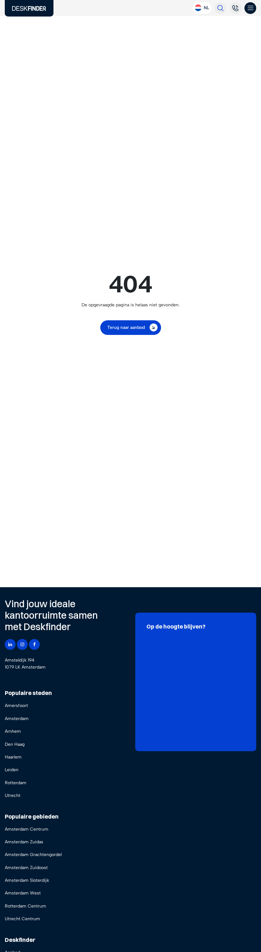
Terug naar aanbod (126, 327)
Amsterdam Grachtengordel (33, 854)
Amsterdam (17, 718)
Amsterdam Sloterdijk (27, 880)
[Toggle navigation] (250, 8)
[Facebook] (34, 644)
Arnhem (13, 731)
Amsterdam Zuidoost (26, 867)
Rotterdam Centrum (25, 906)
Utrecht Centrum (22, 918)
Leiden (11, 769)
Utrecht (12, 795)
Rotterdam (15, 782)
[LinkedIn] (10, 644)
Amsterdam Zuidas (24, 842)
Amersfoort (16, 705)
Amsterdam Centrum (26, 829)
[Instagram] (22, 644)
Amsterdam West (23, 893)
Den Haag (15, 744)
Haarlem (13, 757)
